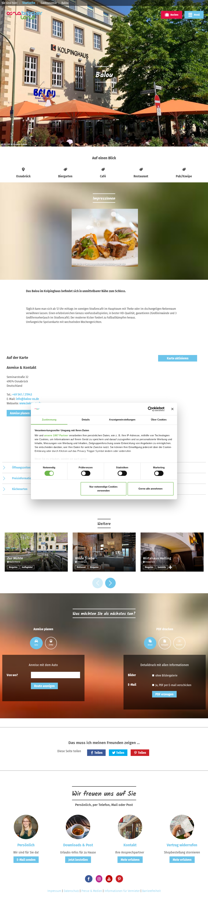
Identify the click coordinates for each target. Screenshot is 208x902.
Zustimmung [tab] (49, 419)
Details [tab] (86, 419)
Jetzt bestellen (78, 860)
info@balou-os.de (27, 399)
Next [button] (110, 583)
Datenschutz (71, 891)
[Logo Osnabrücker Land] (24, 15)
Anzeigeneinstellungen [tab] (122, 419)
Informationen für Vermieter (122, 891)
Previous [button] (97, 583)
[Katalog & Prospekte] (78, 827)
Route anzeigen (44, 686)
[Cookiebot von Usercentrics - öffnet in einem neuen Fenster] (150, 408)
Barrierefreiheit (151, 891)
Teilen (98, 753)
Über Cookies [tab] (159, 419)
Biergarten (13, 567)
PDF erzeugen (164, 694)
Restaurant (81, 567)
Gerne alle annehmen (150, 488)
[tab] (36, 643)
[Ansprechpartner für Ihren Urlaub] (130, 827)
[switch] (85, 473)
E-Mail (132, 684)
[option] (104, 239)
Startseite (28, 3)
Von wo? (12, 675)
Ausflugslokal (27, 567)
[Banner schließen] (172, 409)
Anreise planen (20, 413)
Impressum (54, 891)
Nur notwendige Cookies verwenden (103, 488)
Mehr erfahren (130, 860)
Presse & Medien (91, 891)
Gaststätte (162, 567)
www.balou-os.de (30, 403)
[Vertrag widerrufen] (182, 827)
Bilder (132, 675)
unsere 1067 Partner (56, 435)
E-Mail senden (26, 860)
